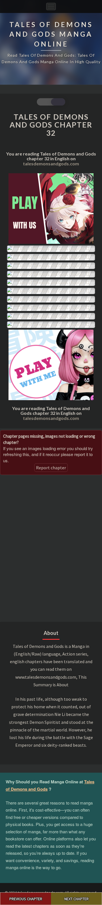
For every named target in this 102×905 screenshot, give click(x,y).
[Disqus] (51, 547)
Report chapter (51, 467)
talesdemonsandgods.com (51, 163)
